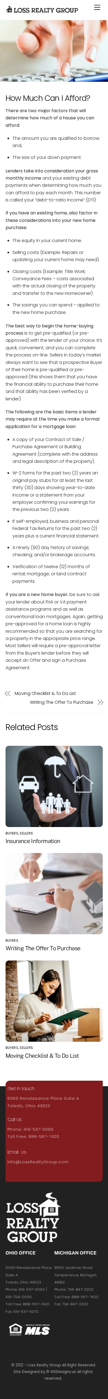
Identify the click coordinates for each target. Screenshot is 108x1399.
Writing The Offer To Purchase (61, 702)
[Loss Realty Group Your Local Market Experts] (42, 10)
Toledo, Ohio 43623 (28, 1106)
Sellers (26, 833)
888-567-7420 (44, 1136)
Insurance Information (33, 841)
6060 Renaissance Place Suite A (43, 1098)
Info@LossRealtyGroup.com (38, 1162)
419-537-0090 (38, 1129)
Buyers (12, 833)
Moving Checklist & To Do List (45, 694)
